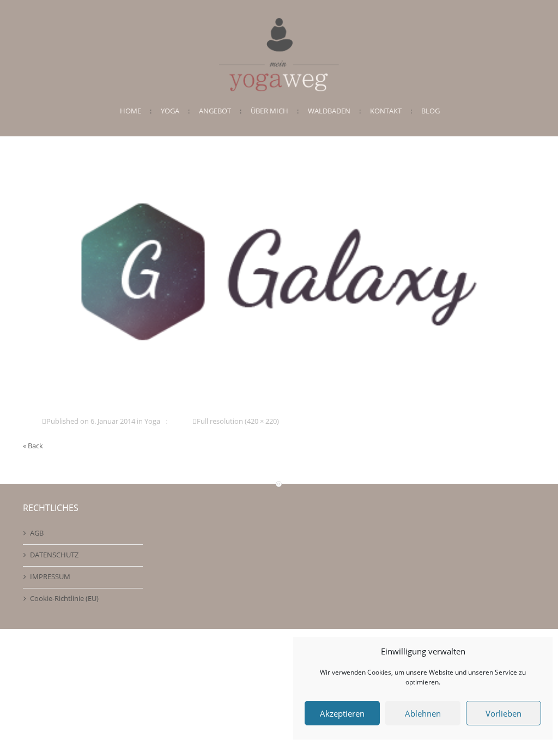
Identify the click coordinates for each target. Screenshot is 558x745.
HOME (130, 111)
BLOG (430, 111)
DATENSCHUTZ (54, 555)
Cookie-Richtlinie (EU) (64, 598)
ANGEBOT (215, 111)
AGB (37, 533)
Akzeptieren (342, 713)
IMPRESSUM (50, 576)
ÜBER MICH (269, 111)
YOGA (170, 111)
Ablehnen (423, 713)
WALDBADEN (329, 111)
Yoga (152, 421)
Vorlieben (503, 713)
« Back (33, 445)
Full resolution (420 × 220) (238, 421)
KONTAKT (386, 111)
